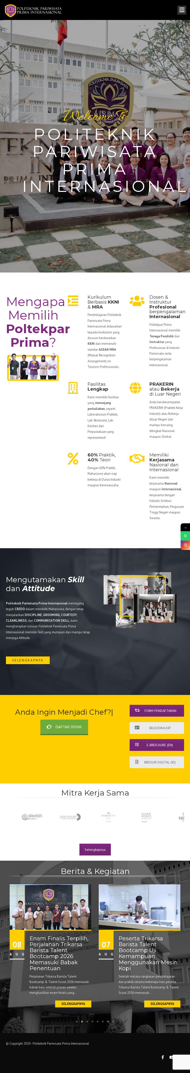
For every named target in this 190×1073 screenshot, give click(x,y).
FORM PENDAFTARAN (160, 711)
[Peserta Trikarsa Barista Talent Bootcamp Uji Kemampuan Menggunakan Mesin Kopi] (139, 907)
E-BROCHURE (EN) (160, 745)
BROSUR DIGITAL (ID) (160, 762)
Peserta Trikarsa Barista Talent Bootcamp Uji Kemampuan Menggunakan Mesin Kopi (148, 953)
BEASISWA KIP (160, 728)
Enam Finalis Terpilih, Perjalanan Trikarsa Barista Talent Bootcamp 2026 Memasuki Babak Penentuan (59, 953)
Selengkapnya (28, 660)
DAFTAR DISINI (68, 726)
